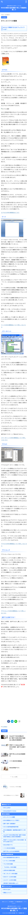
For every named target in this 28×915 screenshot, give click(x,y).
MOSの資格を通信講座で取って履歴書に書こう (14, 9)
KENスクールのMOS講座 (9, 877)
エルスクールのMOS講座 (9, 880)
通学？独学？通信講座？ (9, 823)
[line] (15, 721)
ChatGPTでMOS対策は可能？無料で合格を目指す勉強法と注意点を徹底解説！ (17, 738)
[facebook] (8, 721)
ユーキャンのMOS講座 (9, 860)
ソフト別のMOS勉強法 (15, 761)
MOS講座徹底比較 (8, 854)
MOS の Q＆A (6, 889)
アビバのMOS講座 (8, 864)
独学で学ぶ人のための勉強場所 (11, 851)
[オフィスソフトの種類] (12, 721)
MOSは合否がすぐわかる (9, 811)
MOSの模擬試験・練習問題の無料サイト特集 (14, 831)
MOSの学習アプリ (14, 768)
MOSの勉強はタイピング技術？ (11, 820)
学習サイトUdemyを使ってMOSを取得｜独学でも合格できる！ (17, 747)
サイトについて (8, 886)
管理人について (7, 892)
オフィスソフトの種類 (9, 817)
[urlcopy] (19, 721)
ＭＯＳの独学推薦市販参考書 (10, 827)
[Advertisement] (14, 703)
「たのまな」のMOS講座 (9, 867)
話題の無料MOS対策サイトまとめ (14, 906)
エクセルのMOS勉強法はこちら (10, 212)
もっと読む (15, 777)
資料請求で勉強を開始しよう (10, 883)
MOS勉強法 (4, 726)
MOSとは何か (6, 808)
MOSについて (7, 804)
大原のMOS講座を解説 (9, 870)
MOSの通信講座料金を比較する (11, 857)
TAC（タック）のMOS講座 (10, 873)
